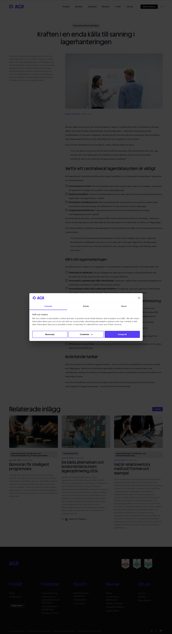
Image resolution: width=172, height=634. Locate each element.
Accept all (122, 334)
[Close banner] (139, 298)
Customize (84, 334)
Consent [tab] (48, 306)
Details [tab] (86, 306)
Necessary (49, 334)
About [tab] (124, 306)
